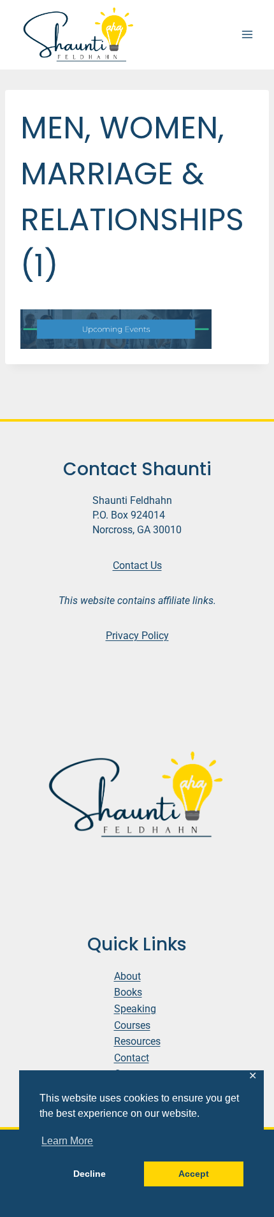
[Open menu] (247, 35)
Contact (131, 1058)
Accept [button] (193, 1174)
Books (128, 992)
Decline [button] (89, 1174)
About (127, 976)
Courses (132, 1025)
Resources (137, 1041)
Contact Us (137, 565)
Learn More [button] (67, 1140)
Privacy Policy (137, 636)
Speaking (135, 1009)
